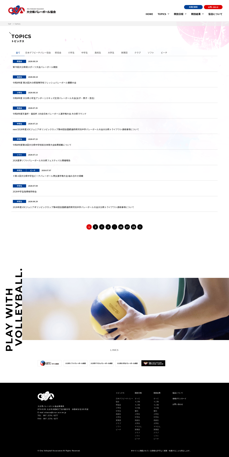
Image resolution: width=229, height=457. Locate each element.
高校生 (98, 52)
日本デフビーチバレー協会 (38, 52)
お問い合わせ (213, 7)
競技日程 (178, 14)
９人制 (137, 402)
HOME (149, 14)
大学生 (111, 52)
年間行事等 (193, 7)
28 (133, 227)
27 (127, 227)
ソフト (151, 52)
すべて (137, 399)
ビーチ (164, 52)
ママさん (138, 426)
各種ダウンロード (179, 399)
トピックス (120, 393)
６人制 (137, 405)
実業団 (124, 52)
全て (18, 52)
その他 (137, 408)
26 (120, 227)
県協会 (58, 52)
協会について (215, 14)
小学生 (71, 52)
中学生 (84, 52)
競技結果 (196, 14)
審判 (136, 411)
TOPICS (162, 14)
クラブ (137, 52)
